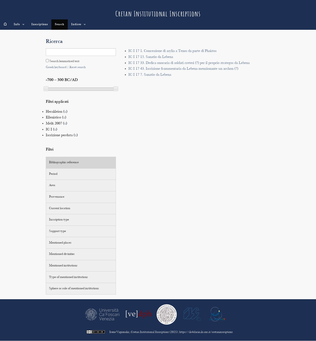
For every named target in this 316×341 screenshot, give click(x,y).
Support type (57, 231)
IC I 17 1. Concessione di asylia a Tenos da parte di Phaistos (172, 51)
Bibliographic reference (64, 162)
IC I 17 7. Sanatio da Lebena (149, 75)
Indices (76, 24)
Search (59, 24)
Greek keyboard (56, 67)
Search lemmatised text (64, 61)
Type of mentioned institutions (68, 277)
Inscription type (59, 219)
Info (17, 24)
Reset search (77, 67)
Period (53, 174)
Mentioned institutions (63, 265)
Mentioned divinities (62, 254)
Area (52, 185)
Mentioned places (60, 242)
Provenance (56, 197)
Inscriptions (39, 24)
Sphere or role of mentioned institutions (74, 288)
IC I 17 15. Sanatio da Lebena (150, 57)
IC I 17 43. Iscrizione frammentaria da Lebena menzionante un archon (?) (183, 69)
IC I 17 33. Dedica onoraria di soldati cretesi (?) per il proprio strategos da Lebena (189, 63)
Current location (59, 208)
